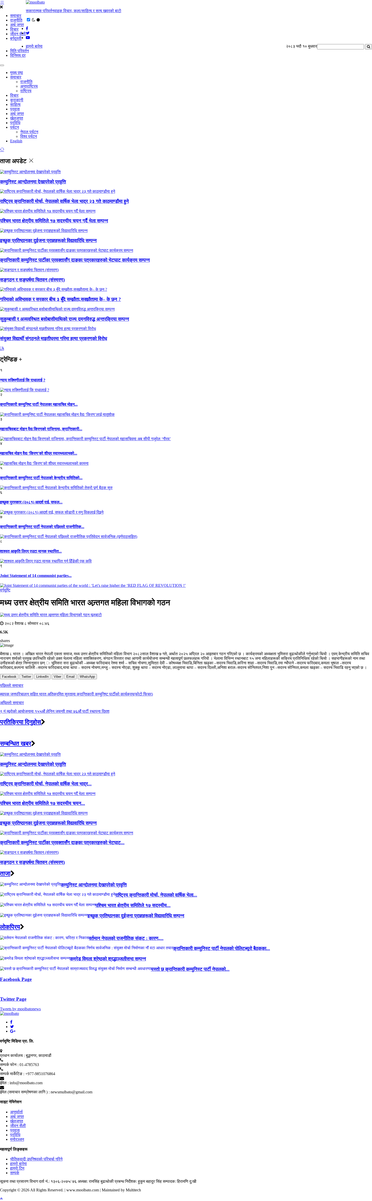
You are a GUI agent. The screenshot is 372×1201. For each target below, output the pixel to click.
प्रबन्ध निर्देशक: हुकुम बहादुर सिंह (138, 1181)
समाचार (15, 15)
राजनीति (16, 20)
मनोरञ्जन (17, 1139)
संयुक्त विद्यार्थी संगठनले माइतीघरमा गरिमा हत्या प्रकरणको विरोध (53, 338)
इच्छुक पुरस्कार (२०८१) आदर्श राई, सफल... (31, 502)
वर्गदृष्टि (5, 590)
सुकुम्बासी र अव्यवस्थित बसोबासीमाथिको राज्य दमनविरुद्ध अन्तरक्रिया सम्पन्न (64, 319)
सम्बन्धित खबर (15, 743)
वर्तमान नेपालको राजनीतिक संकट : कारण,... (126, 938)
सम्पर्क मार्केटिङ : (12, 1074)
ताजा (5, 873)
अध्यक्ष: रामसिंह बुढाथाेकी (96, 1181)
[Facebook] (11, 1022)
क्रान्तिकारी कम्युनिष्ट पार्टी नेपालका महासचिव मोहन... (39, 404)
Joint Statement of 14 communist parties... (36, 575)
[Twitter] (12, 1026)
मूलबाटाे (96, 615)
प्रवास (15, 109)
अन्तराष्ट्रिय (29, 86)
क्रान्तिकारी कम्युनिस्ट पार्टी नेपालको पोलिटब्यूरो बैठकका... (221, 948)
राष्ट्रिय (25, 91)
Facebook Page (16, 979)
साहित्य (15, 104)
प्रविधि (15, 123)
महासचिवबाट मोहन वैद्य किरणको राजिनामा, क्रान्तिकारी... (41, 429)
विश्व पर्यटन (28, 136)
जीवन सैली (18, 34)
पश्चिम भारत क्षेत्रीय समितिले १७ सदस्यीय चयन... (42, 803)
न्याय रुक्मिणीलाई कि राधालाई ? (22, 380)
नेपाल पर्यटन (29, 132)
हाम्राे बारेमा (34, 46)
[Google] (12, 1031)
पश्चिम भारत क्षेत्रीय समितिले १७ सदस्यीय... (133, 905)
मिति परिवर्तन (19, 51)
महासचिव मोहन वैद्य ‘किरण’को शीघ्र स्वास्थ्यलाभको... (38, 453)
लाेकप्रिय (10, 927)
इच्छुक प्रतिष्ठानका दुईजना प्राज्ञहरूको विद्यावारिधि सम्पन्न (48, 240)
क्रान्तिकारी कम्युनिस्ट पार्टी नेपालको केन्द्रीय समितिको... (41, 478)
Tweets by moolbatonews (20, 1009)
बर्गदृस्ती (16, 38)
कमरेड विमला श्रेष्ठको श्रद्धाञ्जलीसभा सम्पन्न (108, 958)
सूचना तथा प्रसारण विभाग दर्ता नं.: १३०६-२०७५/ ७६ (38, 1181)
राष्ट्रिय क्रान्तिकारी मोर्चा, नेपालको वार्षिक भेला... (156, 895)
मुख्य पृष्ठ (16, 72)
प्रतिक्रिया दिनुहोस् (20, 722)
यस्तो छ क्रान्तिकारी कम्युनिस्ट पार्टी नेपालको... (190, 969)
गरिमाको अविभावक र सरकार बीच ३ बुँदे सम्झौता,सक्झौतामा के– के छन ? (60, 299)
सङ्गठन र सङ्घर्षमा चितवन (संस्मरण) (32, 279)
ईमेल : (4, 1083)
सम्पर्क (14, 1173)
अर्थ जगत (17, 25)
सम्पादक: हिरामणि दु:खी (179, 1181)
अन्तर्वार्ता (16, 1112)
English (16, 141)
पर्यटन (14, 127)
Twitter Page (13, 999)
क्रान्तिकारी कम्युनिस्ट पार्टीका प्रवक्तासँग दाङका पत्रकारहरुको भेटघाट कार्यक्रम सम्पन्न (75, 260)
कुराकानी (16, 100)
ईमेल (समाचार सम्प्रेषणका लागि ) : (25, 1092)
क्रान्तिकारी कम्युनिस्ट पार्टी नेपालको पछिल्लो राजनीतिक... (42, 527)
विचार (14, 29)
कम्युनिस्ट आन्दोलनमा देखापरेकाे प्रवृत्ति (33, 181)
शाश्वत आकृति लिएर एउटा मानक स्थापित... (31, 551)
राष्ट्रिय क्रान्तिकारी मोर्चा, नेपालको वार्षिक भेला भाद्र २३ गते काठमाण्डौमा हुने (64, 201)
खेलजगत (16, 118)
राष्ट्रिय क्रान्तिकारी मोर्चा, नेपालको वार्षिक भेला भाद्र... (46, 783)
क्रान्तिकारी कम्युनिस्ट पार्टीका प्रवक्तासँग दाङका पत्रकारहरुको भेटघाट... (62, 842)
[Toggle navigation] (2, 65)
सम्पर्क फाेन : (9, 1064)
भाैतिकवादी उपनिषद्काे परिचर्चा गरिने (36, 1159)
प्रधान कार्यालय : (12, 1055)
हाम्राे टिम (17, 1168)
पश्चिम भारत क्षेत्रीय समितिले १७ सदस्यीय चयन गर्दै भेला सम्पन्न (54, 220)
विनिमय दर (18, 55)
